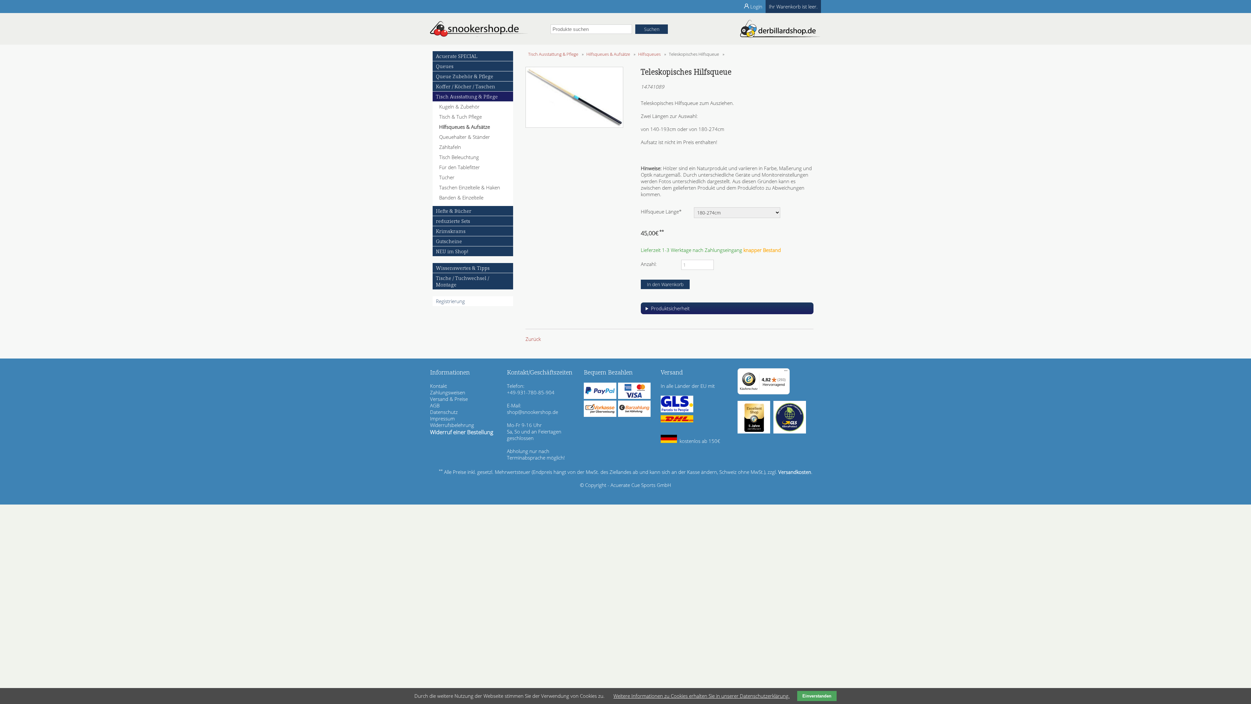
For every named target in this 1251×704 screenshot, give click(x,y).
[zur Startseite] (479, 35)
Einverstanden (816, 696)
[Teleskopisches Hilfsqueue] (574, 126)
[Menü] (786, 372)
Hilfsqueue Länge (661, 211)
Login (756, 6)
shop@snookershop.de (532, 412)
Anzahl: (649, 264)
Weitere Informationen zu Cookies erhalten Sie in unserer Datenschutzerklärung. (701, 696)
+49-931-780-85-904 (530, 392)
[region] (727, 310)
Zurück (533, 339)
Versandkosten (794, 472)
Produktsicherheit (670, 308)
